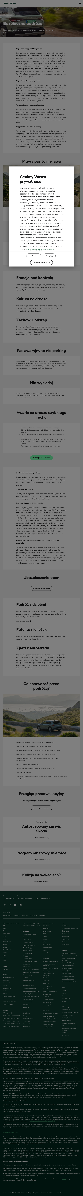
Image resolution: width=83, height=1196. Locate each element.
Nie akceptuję (33, 256)
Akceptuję (49, 256)
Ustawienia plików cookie (41, 262)
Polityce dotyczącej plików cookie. (40, 249)
